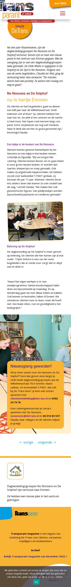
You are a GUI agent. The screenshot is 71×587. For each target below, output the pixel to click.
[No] (67, 576)
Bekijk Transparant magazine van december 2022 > (35, 556)
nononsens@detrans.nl (24, 415)
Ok (36, 582)
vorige (28, 442)
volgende (45, 442)
